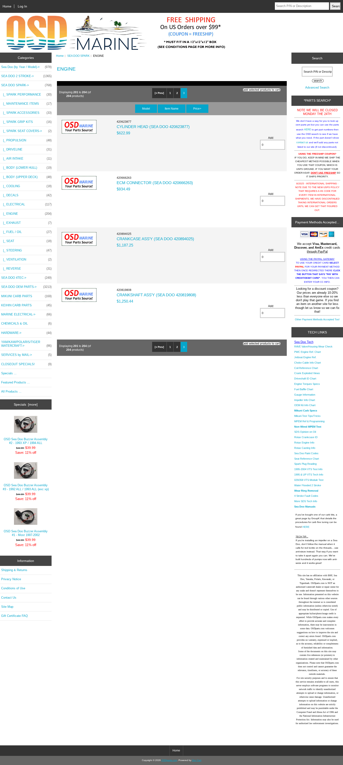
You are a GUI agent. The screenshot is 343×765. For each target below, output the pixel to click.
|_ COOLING (26, 186)
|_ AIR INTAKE (26, 158)
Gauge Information (304, 394)
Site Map (7, 606)
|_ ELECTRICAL (26, 204)
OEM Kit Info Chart (304, 405)
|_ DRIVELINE (26, 149)
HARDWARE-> (26, 333)
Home (7, 6)
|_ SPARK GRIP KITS (26, 122)
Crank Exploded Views (307, 373)
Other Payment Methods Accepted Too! (317, 319)
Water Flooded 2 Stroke (307, 485)
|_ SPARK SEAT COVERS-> (26, 131)
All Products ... (11, 391)
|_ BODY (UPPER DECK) (26, 177)
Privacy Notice (11, 579)
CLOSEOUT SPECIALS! (26, 364)
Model (146, 108)
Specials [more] (26, 404)
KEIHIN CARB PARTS (26, 305)
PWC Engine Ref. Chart (307, 351)
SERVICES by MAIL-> (26, 355)
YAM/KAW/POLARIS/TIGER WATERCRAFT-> (26, 343)
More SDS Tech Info (305, 501)
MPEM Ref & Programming (309, 421)
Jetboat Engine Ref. (305, 357)
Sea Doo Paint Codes (306, 453)
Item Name (171, 108)
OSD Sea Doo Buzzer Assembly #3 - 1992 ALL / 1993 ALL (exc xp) (26, 487)
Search (317, 58)
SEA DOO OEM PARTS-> (26, 287)
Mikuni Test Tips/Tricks (307, 416)
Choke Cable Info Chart (307, 362)
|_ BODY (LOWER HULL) (26, 167)
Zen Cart (196, 760)
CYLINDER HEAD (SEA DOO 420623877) (153, 126)
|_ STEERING (26, 250)
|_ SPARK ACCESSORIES (26, 112)
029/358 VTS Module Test (308, 480)
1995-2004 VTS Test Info (308, 469)
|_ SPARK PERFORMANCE (26, 94)
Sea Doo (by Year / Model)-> (26, 67)
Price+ (197, 108)
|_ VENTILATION (26, 259)
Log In (22, 6)
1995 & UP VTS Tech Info (308, 474)
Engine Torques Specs (307, 383)
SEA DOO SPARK (78, 55)
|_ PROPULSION (26, 140)
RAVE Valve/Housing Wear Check (313, 346)
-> (26, 85)
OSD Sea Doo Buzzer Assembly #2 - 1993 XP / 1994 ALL (26, 441)
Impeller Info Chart (304, 400)
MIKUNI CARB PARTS (26, 296)
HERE (307, 129)
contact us (302, 142)
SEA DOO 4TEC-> (26, 277)
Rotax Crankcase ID (306, 437)
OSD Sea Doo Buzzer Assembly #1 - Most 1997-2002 (26, 533)
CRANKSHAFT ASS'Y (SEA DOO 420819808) (156, 295)
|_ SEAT (26, 241)
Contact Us (8, 597)
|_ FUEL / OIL (26, 232)
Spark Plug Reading (305, 463)
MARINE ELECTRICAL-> (26, 314)
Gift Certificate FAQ (14, 616)
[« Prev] (159, 93)
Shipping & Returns (14, 570)
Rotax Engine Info (304, 442)
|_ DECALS (26, 195)
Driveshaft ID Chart (305, 378)
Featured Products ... (15, 382)
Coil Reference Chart (306, 368)
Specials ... (9, 373)
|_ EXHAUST (26, 223)
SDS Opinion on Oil (305, 431)
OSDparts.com (169, 760)
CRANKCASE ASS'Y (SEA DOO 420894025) (155, 238)
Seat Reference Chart (306, 458)
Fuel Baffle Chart (303, 389)
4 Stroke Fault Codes (306, 495)
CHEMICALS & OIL (26, 323)
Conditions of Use (13, 588)
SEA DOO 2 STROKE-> (26, 76)
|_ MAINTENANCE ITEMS (26, 103)
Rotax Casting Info (304, 448)
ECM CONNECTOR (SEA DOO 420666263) (155, 182)
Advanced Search (317, 87)
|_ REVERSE (26, 268)
